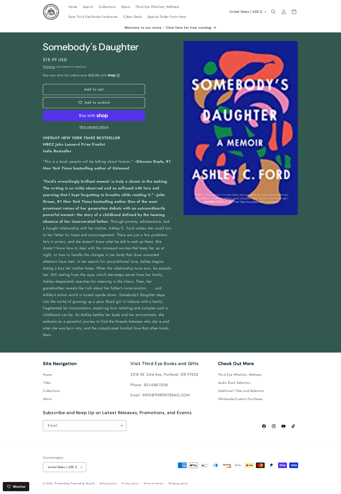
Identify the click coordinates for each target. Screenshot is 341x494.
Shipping (49, 67)
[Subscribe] (121, 425)
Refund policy (108, 483)
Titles (47, 382)
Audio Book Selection (234, 382)
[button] (273, 12)
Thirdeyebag (62, 483)
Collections (51, 390)
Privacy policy (130, 483)
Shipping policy (178, 483)
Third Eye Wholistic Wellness (240, 374)
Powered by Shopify (83, 483)
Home (47, 374)
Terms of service (154, 483)
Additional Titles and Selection (241, 390)
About (47, 399)
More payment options (94, 127)
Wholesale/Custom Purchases (240, 399)
